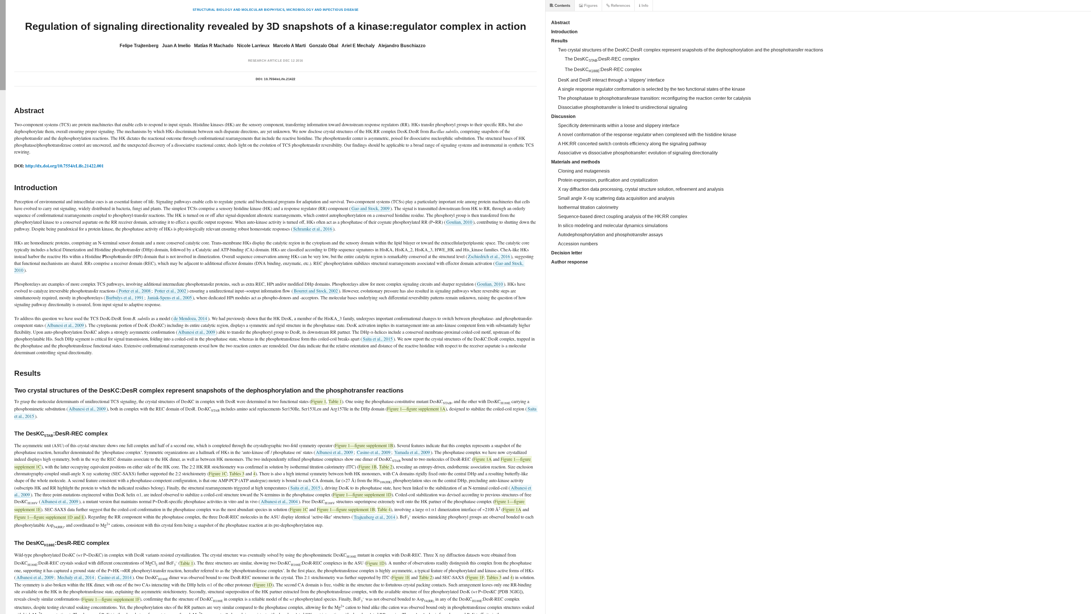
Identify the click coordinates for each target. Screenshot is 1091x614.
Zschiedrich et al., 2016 (489, 256)
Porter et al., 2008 (135, 291)
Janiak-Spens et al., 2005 (169, 297)
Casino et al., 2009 (373, 452)
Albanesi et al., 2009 (65, 325)
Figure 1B (368, 467)
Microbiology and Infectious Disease (322, 9)
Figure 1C (218, 473)
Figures (590, 5)
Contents (561, 5)
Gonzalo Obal (323, 45)
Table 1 (335, 401)
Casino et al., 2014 (115, 577)
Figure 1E (401, 577)
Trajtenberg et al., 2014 (374, 517)
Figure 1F (475, 577)
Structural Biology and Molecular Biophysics (239, 9)
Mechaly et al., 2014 (75, 577)
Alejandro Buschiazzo (402, 45)
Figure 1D (375, 563)
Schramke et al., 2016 (312, 229)
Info (644, 5)
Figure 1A (482, 459)
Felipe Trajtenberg (139, 45)
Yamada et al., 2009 (412, 452)
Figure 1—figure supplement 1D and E (49, 517)
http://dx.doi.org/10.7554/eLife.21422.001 (64, 165)
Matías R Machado (214, 45)
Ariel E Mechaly (358, 45)
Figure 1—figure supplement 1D (362, 494)
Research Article (265, 60)
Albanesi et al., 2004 (279, 501)
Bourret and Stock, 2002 (316, 291)
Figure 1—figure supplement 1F (111, 599)
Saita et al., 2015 (378, 339)
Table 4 (384, 509)
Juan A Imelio (176, 45)
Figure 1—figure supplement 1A (416, 409)
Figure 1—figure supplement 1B (364, 445)
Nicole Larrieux (253, 45)
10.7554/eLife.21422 (279, 79)
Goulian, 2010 (459, 222)
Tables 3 (236, 473)
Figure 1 (318, 401)
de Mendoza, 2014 (190, 318)
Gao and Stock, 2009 (370, 208)
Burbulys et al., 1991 (124, 297)
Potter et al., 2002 (170, 291)
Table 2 (385, 467)
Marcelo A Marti (289, 45)
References (620, 5)
